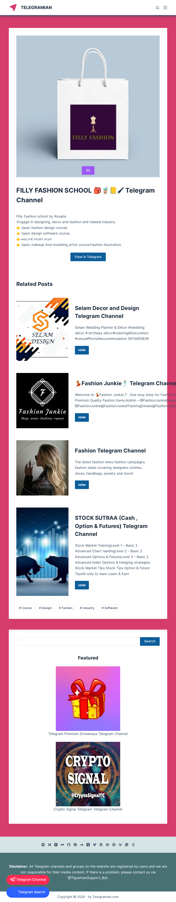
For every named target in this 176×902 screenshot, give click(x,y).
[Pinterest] (75, 844)
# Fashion (66, 608)
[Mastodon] (126, 844)
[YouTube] (56, 844)
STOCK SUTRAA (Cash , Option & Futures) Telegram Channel (111, 526)
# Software (109, 608)
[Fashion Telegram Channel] (42, 467)
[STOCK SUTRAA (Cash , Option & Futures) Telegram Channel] (42, 552)
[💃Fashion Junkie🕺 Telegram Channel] (42, 400)
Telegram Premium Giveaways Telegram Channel (88, 734)
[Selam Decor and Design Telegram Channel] (42, 329)
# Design (45, 608)
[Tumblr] (88, 844)
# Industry (87, 608)
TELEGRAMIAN (36, 7)
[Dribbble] (113, 844)
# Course (25, 608)
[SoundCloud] (81, 844)
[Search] (157, 7)
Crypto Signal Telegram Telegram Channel (88, 809)
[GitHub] (68, 844)
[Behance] (43, 844)
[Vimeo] (94, 844)
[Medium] (49, 844)
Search (149, 641)
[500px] (133, 844)
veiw (83, 351)
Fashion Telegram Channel (110, 450)
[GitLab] (120, 844)
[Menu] (165, 7)
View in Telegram (88, 257)
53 (88, 170)
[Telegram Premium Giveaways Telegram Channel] (88, 698)
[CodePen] (107, 844)
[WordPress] (101, 844)
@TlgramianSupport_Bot (88, 878)
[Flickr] (62, 844)
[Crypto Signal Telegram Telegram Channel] (88, 774)
